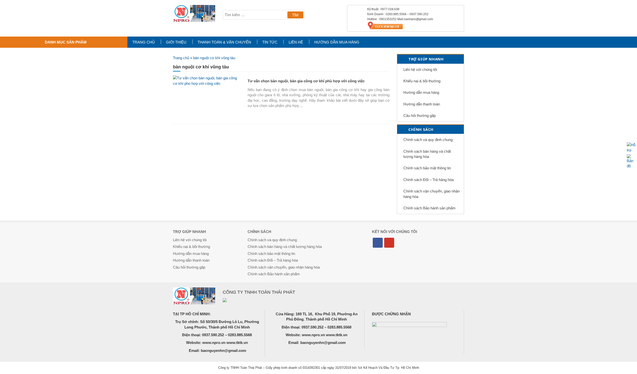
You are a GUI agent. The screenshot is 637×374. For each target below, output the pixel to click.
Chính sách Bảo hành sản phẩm (429, 208)
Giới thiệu (176, 42)
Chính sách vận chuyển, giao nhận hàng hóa (431, 193)
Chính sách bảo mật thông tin (427, 168)
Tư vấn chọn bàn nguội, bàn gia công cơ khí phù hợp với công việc (306, 81)
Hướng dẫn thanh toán (421, 104)
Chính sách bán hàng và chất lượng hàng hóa (427, 154)
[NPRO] (194, 13)
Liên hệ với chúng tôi (420, 69)
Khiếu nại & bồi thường (421, 81)
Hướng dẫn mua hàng (336, 42)
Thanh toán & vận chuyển (224, 42)
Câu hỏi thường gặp (419, 115)
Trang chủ (143, 42)
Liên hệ (296, 42)
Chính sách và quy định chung (428, 140)
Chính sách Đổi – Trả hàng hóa (428, 180)
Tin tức (269, 42)
